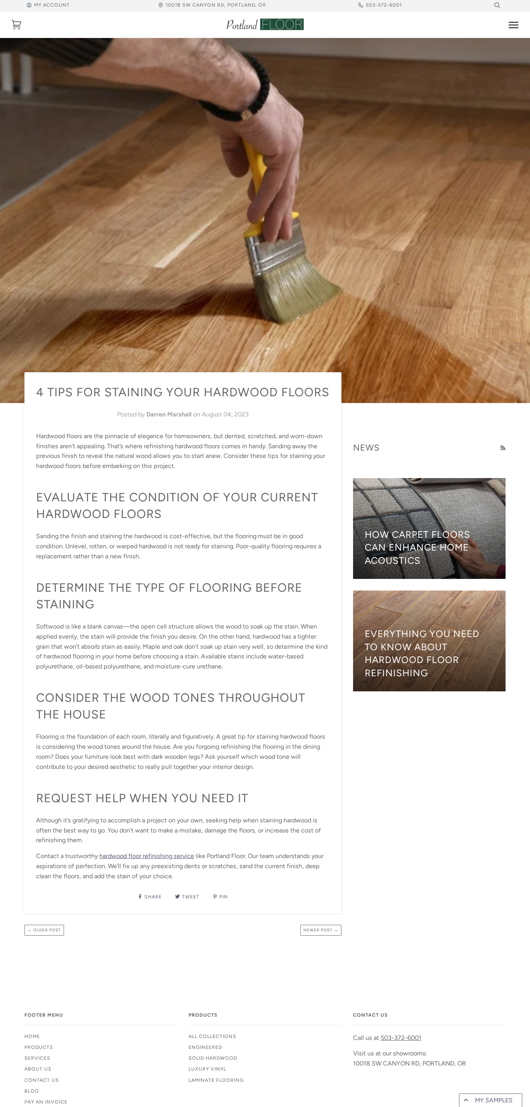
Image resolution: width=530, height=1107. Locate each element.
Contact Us (41, 1080)
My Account (52, 5)
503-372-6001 (384, 5)
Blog (31, 1091)
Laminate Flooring (216, 1080)
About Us (38, 1069)
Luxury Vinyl (207, 1069)
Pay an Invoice (46, 1102)
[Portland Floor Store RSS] (503, 448)
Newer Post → (320, 930)
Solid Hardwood (213, 1058)
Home (32, 1036)
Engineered (205, 1047)
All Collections (212, 1036)
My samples (494, 1100)
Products (38, 1047)
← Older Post (44, 930)
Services (37, 1058)
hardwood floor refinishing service (146, 856)
